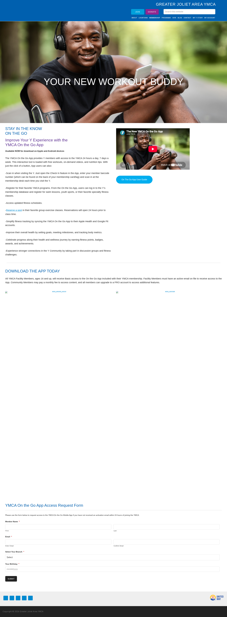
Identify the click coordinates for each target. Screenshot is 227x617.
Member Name (12, 521)
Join (137, 12)
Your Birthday (12, 564)
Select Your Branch (14, 552)
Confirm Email (119, 546)
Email (8, 537)
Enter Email (9, 546)
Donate (152, 12)
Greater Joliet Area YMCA (28, 9)
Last (115, 531)
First (7, 531)
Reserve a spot (14, 210)
